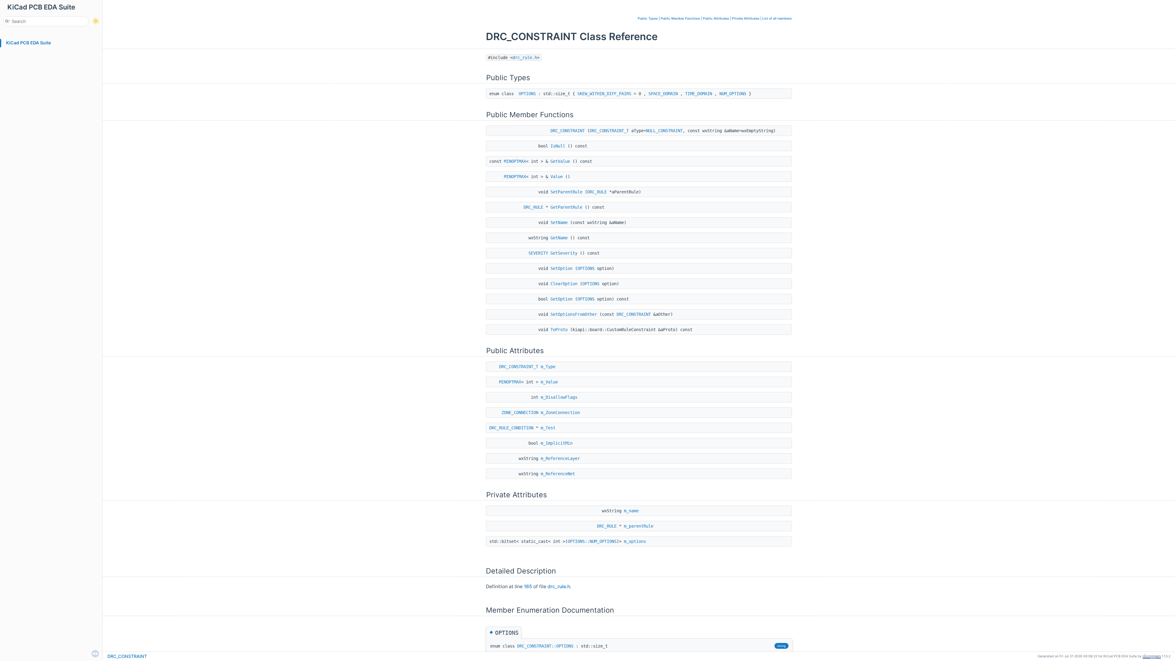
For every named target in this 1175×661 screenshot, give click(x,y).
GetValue (560, 161)
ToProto (559, 329)
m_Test (548, 427)
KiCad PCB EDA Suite (28, 42)
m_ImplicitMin (557, 443)
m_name (631, 510)
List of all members (777, 19)
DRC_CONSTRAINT (567, 130)
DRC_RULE (597, 191)
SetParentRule (566, 191)
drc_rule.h (525, 57)
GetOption (561, 299)
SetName (559, 222)
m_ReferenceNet (558, 473)
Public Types (648, 19)
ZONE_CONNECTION (520, 412)
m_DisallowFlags (559, 397)
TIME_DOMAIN (698, 93)
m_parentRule (638, 526)
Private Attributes (745, 19)
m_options (635, 541)
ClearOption (563, 283)
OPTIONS (527, 93)
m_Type (548, 366)
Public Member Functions (680, 19)
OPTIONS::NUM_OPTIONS (592, 541)
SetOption (561, 268)
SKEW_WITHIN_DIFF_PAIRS (604, 93)
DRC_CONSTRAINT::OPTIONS (545, 646)
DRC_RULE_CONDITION (511, 427)
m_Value (549, 381)
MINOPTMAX (515, 161)
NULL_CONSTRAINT (664, 130)
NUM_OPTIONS (732, 93)
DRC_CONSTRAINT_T (609, 130)
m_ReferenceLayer (560, 458)
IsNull (557, 146)
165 (528, 586)
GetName (559, 237)
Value (556, 176)
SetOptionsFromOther (573, 314)
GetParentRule (566, 207)
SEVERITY (538, 253)
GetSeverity (563, 253)
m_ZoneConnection (560, 412)
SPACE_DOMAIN (663, 93)
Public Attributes (716, 19)
